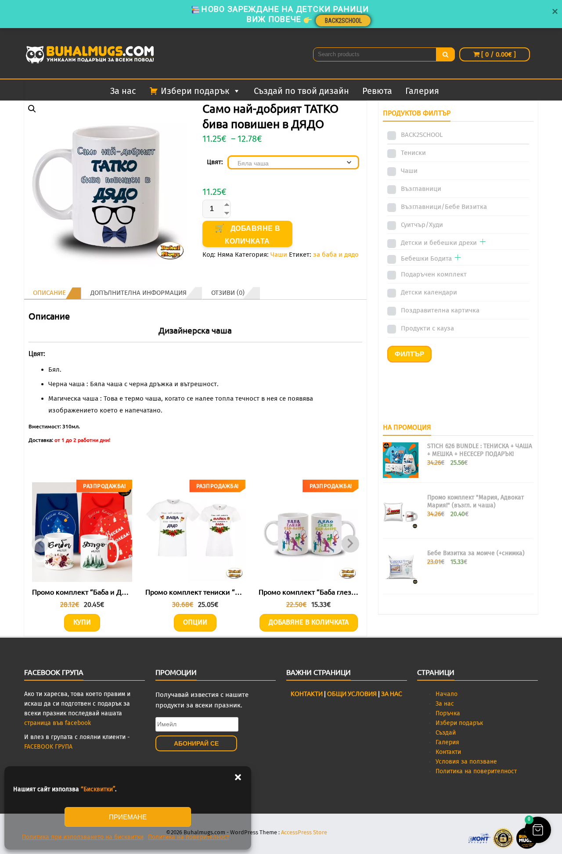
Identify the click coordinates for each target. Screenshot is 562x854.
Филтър (409, 354)
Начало (447, 694)
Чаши (278, 254)
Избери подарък (459, 723)
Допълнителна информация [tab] (138, 293)
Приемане (128, 817)
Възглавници (421, 189)
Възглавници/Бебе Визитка (444, 207)
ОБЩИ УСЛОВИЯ (351, 693)
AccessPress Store (304, 832)
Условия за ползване (466, 761)
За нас (123, 91)
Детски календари (429, 292)
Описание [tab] (49, 293)
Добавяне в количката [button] (309, 622)
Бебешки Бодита (426, 258)
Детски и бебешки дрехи (439, 243)
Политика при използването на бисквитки (83, 837)
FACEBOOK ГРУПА (48, 746)
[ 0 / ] (497, 54)
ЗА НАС (391, 693)
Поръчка (448, 713)
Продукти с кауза (427, 328)
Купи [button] (82, 622)
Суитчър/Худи (422, 225)
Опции (195, 622)
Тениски (413, 153)
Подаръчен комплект (434, 274)
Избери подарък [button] (195, 91)
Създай (446, 732)
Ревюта (377, 91)
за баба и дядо (336, 254)
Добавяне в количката (252, 235)
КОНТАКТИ (307, 693)
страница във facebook (57, 723)
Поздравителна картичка (440, 310)
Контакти (448, 752)
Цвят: (215, 162)
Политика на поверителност (188, 837)
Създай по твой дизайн (301, 91)
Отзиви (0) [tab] (228, 293)
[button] (238, 777)
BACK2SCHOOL (422, 135)
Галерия (422, 91)
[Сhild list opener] (483, 242)
